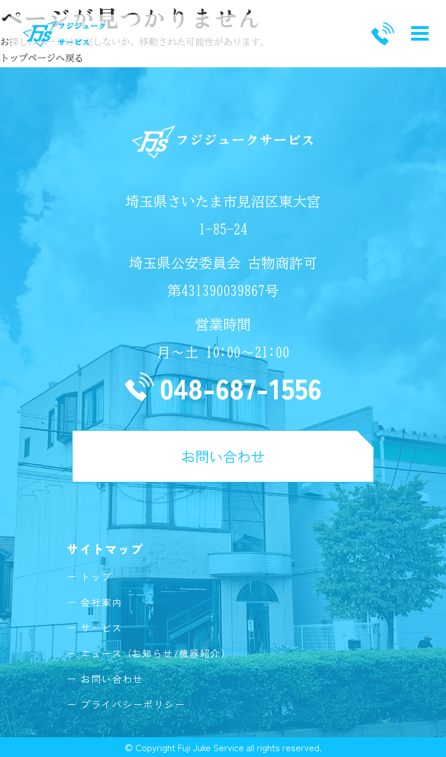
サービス (102, 628)
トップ (96, 576)
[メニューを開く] (420, 33)
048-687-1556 (241, 386)
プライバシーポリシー (133, 704)
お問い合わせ (223, 456)
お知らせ (153, 653)
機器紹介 (200, 653)
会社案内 (102, 602)
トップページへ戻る (42, 58)
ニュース (102, 653)
